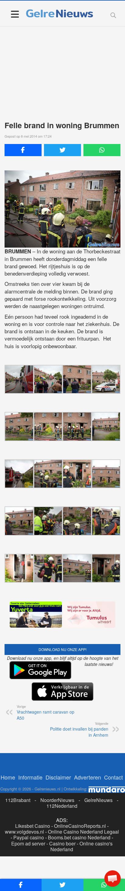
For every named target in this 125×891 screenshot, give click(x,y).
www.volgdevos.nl (24, 831)
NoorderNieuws (57, 800)
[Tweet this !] (62, 150)
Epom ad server (28, 843)
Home (8, 777)
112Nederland (61, 805)
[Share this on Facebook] (23, 150)
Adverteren (87, 777)
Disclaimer (58, 777)
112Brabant (17, 800)
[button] (112, 878)
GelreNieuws (98, 800)
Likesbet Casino (32, 825)
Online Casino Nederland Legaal (83, 831)
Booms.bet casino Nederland (79, 837)
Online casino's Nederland (81, 846)
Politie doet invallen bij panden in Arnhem (79, 729)
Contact (113, 777)
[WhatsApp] (101, 150)
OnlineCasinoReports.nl (80, 825)
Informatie (30, 777)
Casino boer (62, 843)
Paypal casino (28, 837)
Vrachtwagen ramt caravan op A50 (45, 712)
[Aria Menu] (15, 14)
